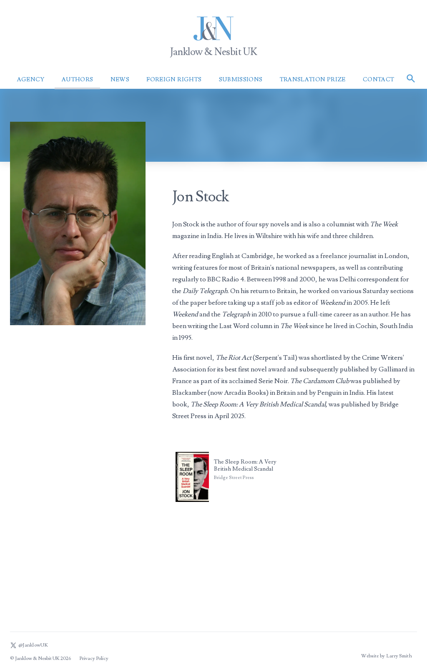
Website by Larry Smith (386, 656)
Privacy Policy (93, 658)
